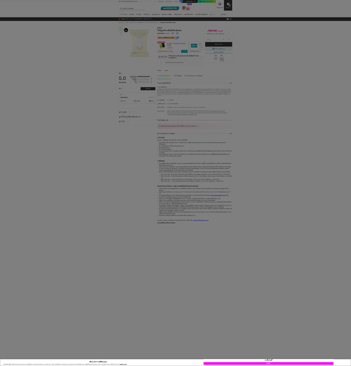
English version (123, 364)
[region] (175, 362)
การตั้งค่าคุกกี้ (268, 360)
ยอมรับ (268, 363)
